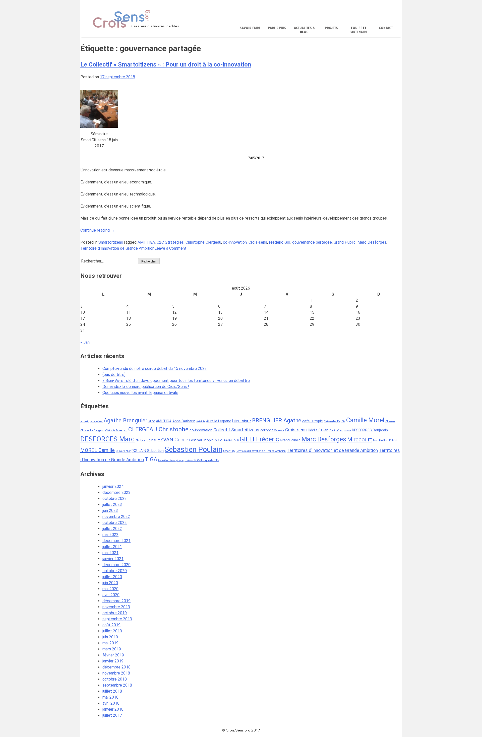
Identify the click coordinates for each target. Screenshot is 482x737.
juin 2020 (110, 582)
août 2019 (111, 625)
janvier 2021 (113, 558)
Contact (386, 28)
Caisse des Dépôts (334, 421)
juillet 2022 (112, 528)
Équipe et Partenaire (358, 30)
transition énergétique (171, 460)
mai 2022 (110, 534)
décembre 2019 (116, 600)
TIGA (151, 459)
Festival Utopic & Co (205, 440)
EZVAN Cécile (172, 440)
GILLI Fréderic (259, 439)
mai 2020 (110, 588)
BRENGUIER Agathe (276, 420)
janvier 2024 (113, 486)
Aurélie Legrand (218, 421)
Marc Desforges (371, 242)
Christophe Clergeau (203, 242)
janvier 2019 (113, 661)
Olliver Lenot (123, 451)
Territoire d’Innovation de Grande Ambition (117, 248)
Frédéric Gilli (279, 242)
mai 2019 (110, 643)
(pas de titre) (114, 374)
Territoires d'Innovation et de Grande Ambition (332, 450)
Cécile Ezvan (318, 430)
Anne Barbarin (183, 421)
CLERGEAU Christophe (158, 429)
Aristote (200, 421)
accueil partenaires (91, 421)
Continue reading (97, 230)
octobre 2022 (114, 522)
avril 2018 (110, 703)
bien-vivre (241, 420)
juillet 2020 (112, 576)
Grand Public (345, 242)
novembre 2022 (116, 516)
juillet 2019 (112, 631)
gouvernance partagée (312, 242)
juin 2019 (110, 637)
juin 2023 (110, 510)
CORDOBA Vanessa (272, 430)
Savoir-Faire (250, 28)
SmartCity (229, 451)
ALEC (151, 421)
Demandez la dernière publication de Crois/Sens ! (145, 386)
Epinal (151, 440)
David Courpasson (340, 430)
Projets (331, 28)
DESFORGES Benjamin (370, 430)
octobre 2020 (114, 570)
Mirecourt (359, 439)
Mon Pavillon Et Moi (385, 440)
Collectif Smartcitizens (236, 429)
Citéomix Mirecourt (116, 430)
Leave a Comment (170, 248)
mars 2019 (111, 649)
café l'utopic (312, 421)
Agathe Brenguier (125, 420)
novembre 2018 (116, 673)
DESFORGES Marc (107, 439)
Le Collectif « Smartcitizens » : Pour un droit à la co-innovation (165, 64)
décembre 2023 (116, 492)
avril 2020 (110, 594)
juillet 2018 (112, 691)
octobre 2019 (114, 613)
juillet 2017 (112, 715)
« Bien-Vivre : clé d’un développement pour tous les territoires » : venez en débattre (176, 380)
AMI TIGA (146, 242)
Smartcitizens (110, 242)
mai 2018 (110, 697)
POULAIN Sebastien (148, 451)
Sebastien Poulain (193, 449)
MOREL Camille (97, 450)
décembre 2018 (116, 667)
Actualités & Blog (304, 30)
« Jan (85, 342)
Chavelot (390, 421)
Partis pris (277, 28)
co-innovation (235, 242)
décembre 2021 (116, 540)
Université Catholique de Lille (202, 460)
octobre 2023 (114, 498)
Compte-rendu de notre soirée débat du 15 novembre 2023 (154, 368)
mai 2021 (110, 552)
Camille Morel (365, 420)
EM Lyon (141, 440)
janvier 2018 (113, 709)
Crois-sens (258, 242)
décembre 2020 (116, 564)
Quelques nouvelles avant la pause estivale (140, 392)
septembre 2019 (117, 619)
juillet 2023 (112, 504)
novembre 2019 (116, 607)
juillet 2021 (112, 546)
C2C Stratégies (170, 242)
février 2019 (113, 655)
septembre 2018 (117, 685)
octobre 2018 (114, 679)
